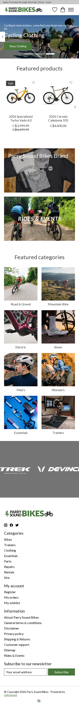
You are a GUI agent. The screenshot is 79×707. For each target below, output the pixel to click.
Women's (58, 390)
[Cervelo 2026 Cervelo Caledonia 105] (58, 95)
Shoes (58, 347)
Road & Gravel (21, 304)
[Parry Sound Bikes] (23, 9)
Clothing (10, 550)
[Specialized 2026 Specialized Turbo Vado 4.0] (20, 95)
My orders (11, 597)
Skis (7, 577)
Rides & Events (14, 655)
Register (10, 592)
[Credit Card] (38, 701)
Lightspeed (10, 695)
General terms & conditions (23, 623)
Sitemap (9, 650)
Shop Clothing (18, 46)
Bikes (8, 539)
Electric (20, 347)
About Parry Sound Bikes (21, 617)
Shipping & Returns (17, 639)
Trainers (58, 433)
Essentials (21, 433)
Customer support (16, 644)
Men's (21, 390)
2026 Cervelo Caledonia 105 (58, 118)
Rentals (9, 572)
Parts (8, 561)
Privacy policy (14, 634)
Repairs (9, 567)
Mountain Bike (58, 304)
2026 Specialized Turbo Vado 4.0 (21, 118)
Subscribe (61, 672)
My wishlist (12, 603)
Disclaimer (11, 628)
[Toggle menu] (71, 10)
